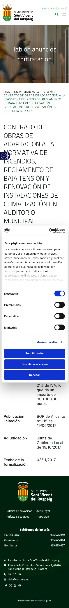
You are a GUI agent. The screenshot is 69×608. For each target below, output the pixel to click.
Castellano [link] (48, 8)
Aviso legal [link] (43, 511)
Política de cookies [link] (17, 516)
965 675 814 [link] (57, 540)
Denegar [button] (34, 374)
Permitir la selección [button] (35, 364)
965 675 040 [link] (57, 535)
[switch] (59, 305)
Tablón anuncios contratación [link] (34, 91)
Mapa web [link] (42, 516)
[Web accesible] (3, 158)
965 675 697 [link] (57, 545)
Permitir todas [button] (34, 353)
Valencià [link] (62, 8)
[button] (64, 15)
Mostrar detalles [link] (47, 342)
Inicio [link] (7, 91)
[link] (49, 230)
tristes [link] (42, 600)
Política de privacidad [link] (19, 511)
